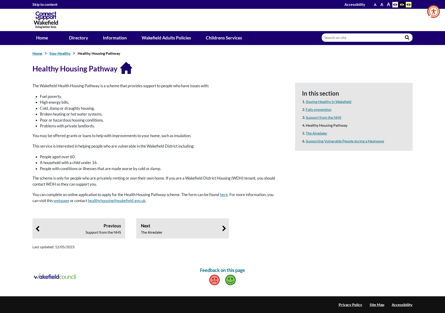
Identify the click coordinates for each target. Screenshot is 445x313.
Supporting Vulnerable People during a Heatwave (345, 141)
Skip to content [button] (44, 4)
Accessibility (354, 4)
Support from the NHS (323, 117)
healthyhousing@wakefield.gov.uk (117, 200)
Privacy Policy (350, 304)
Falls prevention (318, 109)
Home (42, 37)
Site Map (377, 304)
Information (115, 37)
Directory (78, 37)
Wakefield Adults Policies (166, 37)
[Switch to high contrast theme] (402, 4)
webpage (61, 200)
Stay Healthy (60, 53)
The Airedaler (316, 133)
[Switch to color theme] (395, 4)
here (224, 194)
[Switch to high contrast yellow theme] (408, 4)
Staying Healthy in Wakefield (328, 101)
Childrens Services (224, 37)
